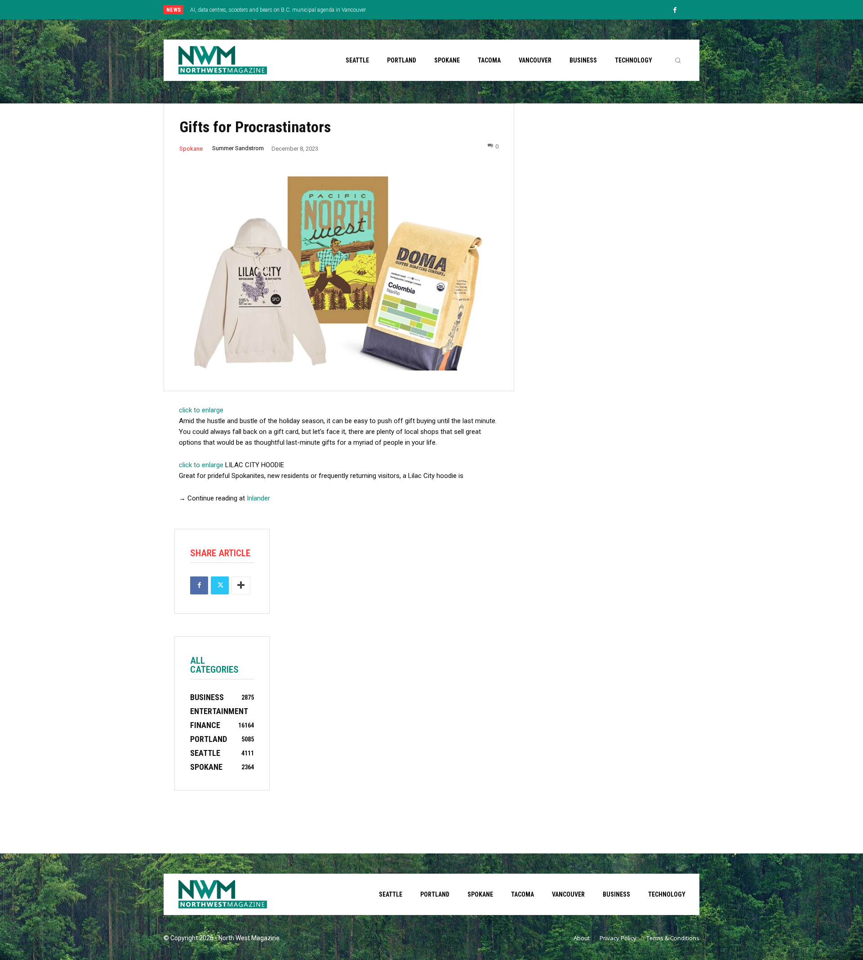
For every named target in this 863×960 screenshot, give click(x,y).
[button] (677, 60)
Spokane (191, 149)
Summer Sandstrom (238, 148)
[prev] (447, 9)
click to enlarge (201, 410)
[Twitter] (220, 585)
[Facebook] (675, 10)
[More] (240, 585)
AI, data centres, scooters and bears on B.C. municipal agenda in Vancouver (278, 10)
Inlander (258, 498)
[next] (461, 9)
